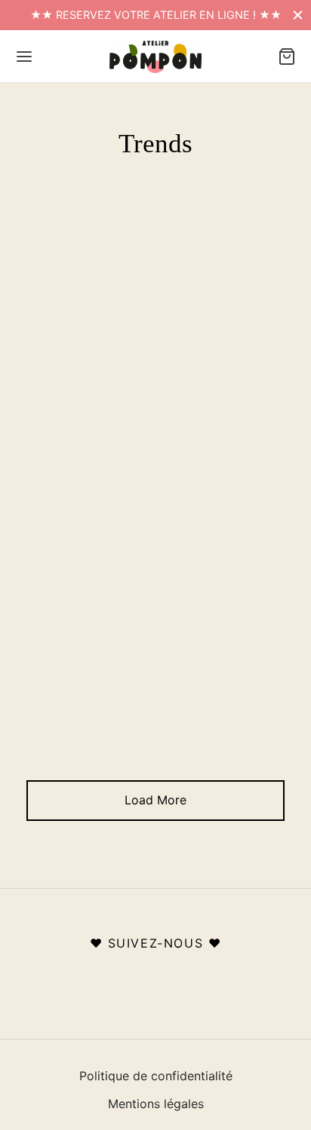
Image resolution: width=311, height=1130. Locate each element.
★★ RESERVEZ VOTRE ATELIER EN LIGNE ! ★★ (156, 14)
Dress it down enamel (155, 307)
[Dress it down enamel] (155, 538)
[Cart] (287, 56)
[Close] (297, 14)
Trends (152, 282)
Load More (155, 799)
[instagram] (156, 979)
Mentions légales (156, 1103)
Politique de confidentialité (155, 1075)
